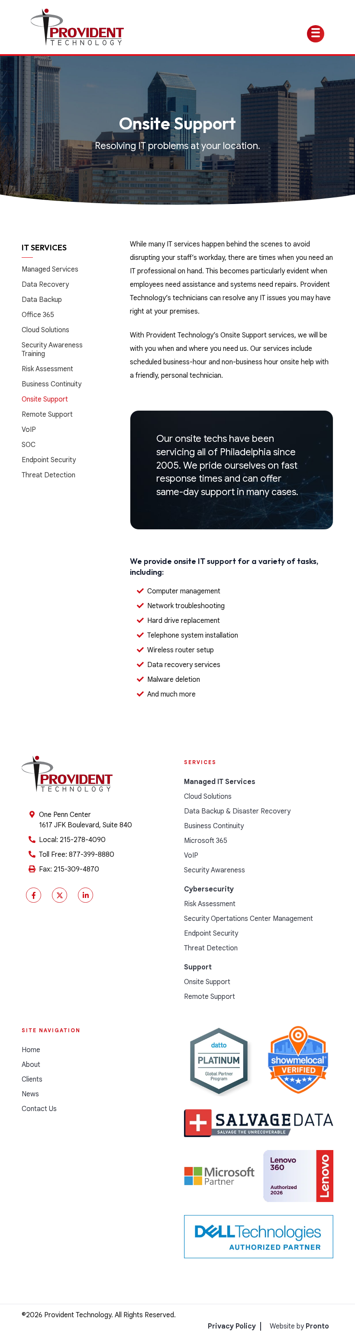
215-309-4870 (76, 869)
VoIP (29, 429)
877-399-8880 (91, 854)
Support (198, 967)
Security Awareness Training (52, 349)
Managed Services (50, 269)
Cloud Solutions (45, 330)
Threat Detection (48, 475)
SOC (29, 445)
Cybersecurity (209, 889)
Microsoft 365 (205, 840)
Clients (32, 1079)
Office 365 (38, 315)
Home (31, 1050)
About (31, 1064)
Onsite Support (45, 399)
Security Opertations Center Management (248, 918)
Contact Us (39, 1109)
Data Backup (42, 299)
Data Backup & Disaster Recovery (237, 811)
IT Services (44, 248)
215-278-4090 (83, 840)
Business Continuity (51, 384)
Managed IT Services (219, 782)
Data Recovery (45, 284)
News (30, 1094)
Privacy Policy (232, 1326)
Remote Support (47, 414)
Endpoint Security (49, 460)
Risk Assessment (47, 369)
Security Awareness (214, 870)
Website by (299, 1326)
